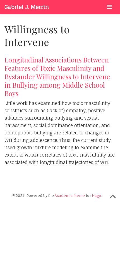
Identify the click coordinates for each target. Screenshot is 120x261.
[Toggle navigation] (109, 7)
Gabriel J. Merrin (26, 7)
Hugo (96, 196)
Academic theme (70, 196)
